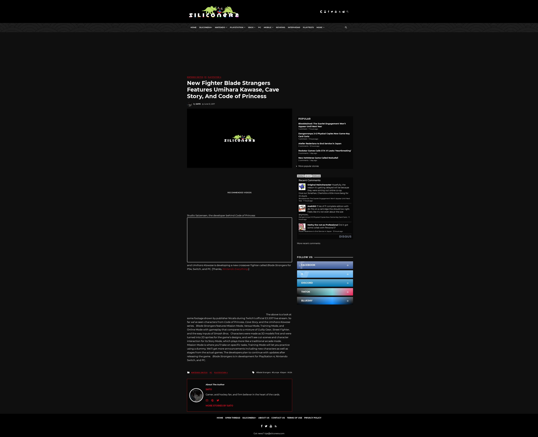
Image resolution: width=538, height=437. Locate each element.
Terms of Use (294, 418)
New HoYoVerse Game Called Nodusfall (318, 158)
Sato (198, 104)
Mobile (267, 27)
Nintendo (220, 27)
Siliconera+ (205, 27)
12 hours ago (338, 231)
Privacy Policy (312, 418)
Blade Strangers (264, 372)
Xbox (250, 27)
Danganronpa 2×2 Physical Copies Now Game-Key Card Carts (323, 217)
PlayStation (236, 27)
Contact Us (278, 418)
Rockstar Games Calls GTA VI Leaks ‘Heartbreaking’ (324, 150)
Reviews (280, 27)
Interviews (294, 27)
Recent (308, 176)
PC (259, 27)
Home (193, 27)
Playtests (308, 27)
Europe (276, 372)
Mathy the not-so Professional (323, 225)
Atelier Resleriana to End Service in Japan (319, 143)
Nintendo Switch (195, 77)
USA (290, 372)
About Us (263, 418)
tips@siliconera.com (274, 433)
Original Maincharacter (319, 185)
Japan (283, 372)
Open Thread (232, 418)
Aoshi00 (312, 206)
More (319, 27)
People (301, 176)
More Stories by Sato (219, 405)
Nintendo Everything (235, 269)
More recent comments (308, 243)
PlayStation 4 (214, 77)
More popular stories (308, 166)
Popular (316, 176)
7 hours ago (308, 201)
